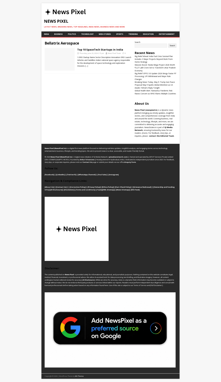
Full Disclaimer (156, 285)
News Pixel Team (114, 53)
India (46, 34)
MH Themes (79, 376)
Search (137, 42)
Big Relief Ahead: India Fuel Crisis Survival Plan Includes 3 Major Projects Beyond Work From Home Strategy (154, 59)
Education (148, 34)
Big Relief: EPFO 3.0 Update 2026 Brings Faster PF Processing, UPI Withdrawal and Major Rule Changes (155, 76)
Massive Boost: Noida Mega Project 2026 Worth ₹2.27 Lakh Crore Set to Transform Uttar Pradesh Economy (155, 68)
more (144, 133)
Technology (87, 34)
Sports (119, 34)
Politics (72, 34)
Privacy (91, 187)
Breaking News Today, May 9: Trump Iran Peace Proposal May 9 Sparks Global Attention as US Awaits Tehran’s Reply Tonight (155, 85)
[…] (86, 66)
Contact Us (87, 162)
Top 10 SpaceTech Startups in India (100, 49)
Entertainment (167, 34)
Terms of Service (140, 285)
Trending (133, 34)
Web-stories (105, 34)
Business (58, 34)
